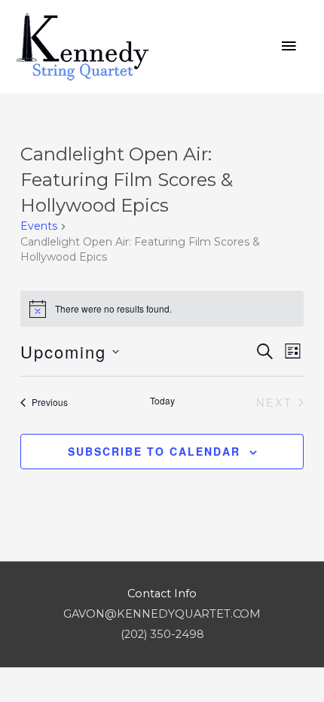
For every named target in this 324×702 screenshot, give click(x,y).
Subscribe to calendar (154, 451)
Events (38, 226)
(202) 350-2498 (162, 634)
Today (162, 401)
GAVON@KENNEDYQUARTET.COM (162, 614)
